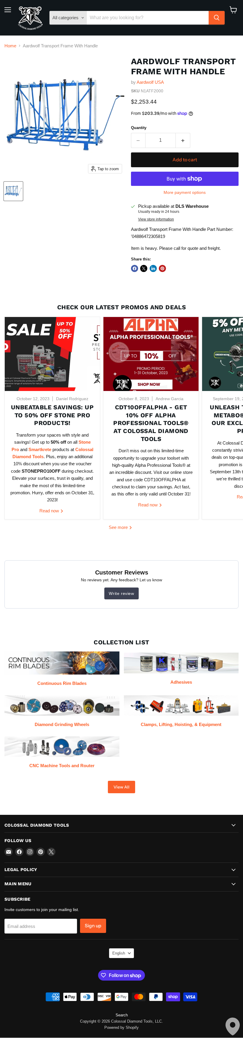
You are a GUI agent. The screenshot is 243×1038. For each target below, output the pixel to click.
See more (119, 527)
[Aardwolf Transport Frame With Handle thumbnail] (13, 191)
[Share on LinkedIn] (153, 268)
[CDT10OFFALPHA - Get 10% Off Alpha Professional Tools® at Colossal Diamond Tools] (151, 354)
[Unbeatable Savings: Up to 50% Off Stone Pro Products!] (52, 354)
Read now (49, 510)
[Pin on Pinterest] (162, 268)
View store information (156, 219)
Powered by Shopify (121, 1027)
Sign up (93, 925)
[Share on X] (143, 268)
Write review (121, 593)
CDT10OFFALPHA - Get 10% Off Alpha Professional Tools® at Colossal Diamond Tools (151, 423)
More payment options (185, 192)
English (118, 953)
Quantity (138, 127)
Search (122, 1015)
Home (10, 45)
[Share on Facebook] (134, 268)
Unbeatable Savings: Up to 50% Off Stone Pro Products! (52, 415)
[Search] (217, 18)
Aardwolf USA (150, 82)
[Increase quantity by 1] (183, 140)
